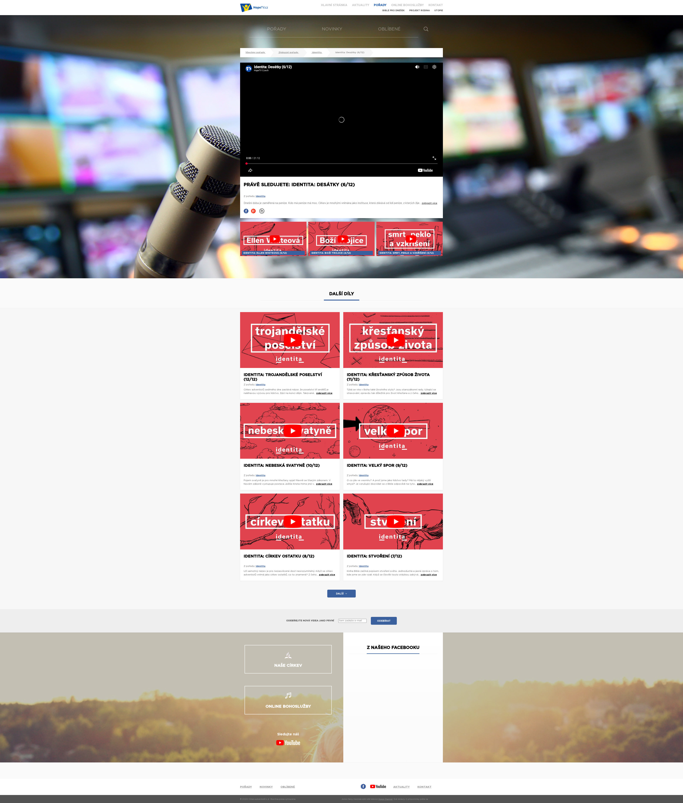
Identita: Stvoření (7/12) (374, 556)
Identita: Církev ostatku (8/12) (279, 556)
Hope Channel (385, 799)
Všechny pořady (255, 52)
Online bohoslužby (407, 5)
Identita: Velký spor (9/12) (377, 465)
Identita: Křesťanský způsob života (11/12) (388, 377)
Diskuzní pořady (288, 52)
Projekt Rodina (419, 10)
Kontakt (435, 5)
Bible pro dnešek (393, 10)
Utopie (438, 10)
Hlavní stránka (334, 5)
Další (340, 594)
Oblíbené (389, 29)
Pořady (380, 5)
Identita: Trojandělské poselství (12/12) (283, 377)
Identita (316, 52)
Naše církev (288, 665)
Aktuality (360, 5)
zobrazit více (324, 393)
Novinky (332, 29)
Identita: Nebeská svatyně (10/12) (282, 465)
